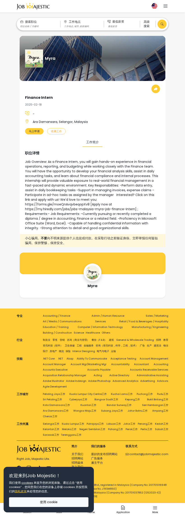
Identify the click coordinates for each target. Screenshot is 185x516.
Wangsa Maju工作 (84, 410)
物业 (165, 345)
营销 (62, 340)
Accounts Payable (98, 369)
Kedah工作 (161, 424)
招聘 (158, 340)
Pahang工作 (115, 429)
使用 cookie (49, 502)
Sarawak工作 (51, 435)
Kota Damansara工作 (56, 405)
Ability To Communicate (92, 358)
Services (100, 321)
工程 (79, 345)
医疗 (45, 351)
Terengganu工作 (71, 435)
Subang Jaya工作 (112, 410)
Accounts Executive (55, 369)
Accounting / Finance (56, 316)
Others (106, 332)
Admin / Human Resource (108, 316)
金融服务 (89, 345)
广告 (142, 345)
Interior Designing (83, 351)
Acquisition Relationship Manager (64, 375)
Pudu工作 (162, 394)
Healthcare (93, 332)
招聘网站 (77, 458)
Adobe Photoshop (99, 381)
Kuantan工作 (88, 405)
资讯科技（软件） (53, 345)
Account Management (154, 358)
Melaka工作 (69, 429)
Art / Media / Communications (62, 321)
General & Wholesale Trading (135, 340)
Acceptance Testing (123, 358)
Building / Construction (57, 332)
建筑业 (157, 345)
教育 (165, 340)
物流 (61, 351)
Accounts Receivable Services (149, 369)
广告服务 (97, 458)
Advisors (162, 381)
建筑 (111, 340)
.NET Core (49, 358)
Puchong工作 (145, 394)
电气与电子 (103, 351)
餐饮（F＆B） (99, 340)
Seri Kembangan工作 (155, 405)
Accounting (161, 364)
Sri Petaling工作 (52, 399)
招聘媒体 (77, 463)
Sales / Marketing (157, 316)
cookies (27, 483)
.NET (60, 358)
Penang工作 (145, 424)
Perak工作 (132, 429)
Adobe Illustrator (53, 381)
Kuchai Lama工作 (122, 394)
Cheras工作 (50, 416)
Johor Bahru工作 (138, 410)
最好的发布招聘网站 (104, 454)
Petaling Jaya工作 (54, 394)
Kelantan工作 (51, 429)
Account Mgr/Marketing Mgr (88, 364)
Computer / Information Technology (100, 327)
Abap (70, 358)
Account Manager (54, 364)
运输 (113, 351)
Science (79, 332)
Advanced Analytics (126, 381)
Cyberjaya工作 (78, 399)
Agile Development (55, 386)
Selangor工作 (51, 424)
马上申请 (34, 131)
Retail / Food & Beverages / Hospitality (143, 321)
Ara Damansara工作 (56, 410)
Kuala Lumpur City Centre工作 (88, 394)
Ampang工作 (160, 410)
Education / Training (56, 327)
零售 (55, 340)
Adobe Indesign (76, 381)
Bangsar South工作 (106, 399)
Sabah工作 (161, 429)
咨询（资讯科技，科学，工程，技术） (117, 345)
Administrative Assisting (152, 375)
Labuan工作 (113, 424)
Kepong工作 (132, 399)
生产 (149, 345)
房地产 (53, 351)
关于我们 (77, 454)
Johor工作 (129, 424)
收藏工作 (56, 131)
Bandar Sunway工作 (119, 405)
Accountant (141, 364)
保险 (68, 351)
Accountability (120, 364)
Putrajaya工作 (95, 424)
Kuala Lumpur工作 (73, 424)
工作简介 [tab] (92, 142)
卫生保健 (70, 345)
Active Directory (119, 375)
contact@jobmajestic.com (148, 454)
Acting (98, 375)
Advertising (147, 381)
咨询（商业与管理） (78, 340)
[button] (165, 6)
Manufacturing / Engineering (150, 327)
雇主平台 (97, 463)
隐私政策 (21, 491)
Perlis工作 (146, 429)
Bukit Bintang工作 (157, 399)
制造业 (46, 340)
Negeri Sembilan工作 (92, 429)
